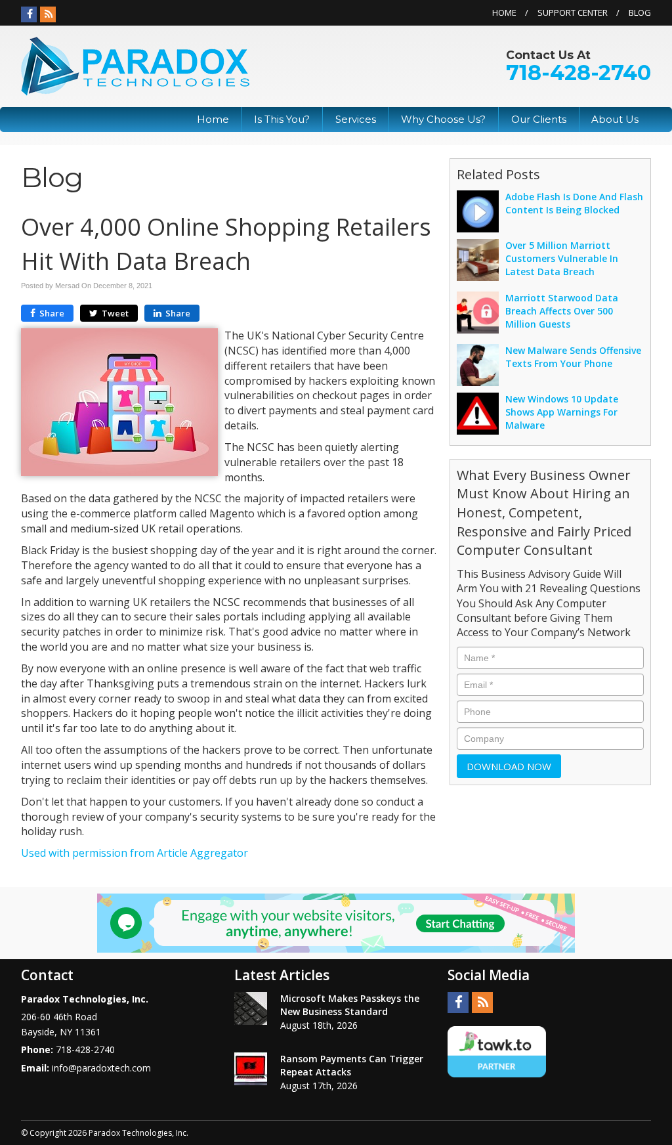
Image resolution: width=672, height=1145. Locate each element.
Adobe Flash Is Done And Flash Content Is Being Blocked (574, 203)
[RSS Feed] (48, 14)
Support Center (572, 12)
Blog (640, 12)
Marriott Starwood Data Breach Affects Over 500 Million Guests (561, 311)
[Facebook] (29, 14)
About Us (615, 119)
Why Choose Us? (443, 119)
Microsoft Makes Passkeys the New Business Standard (349, 1005)
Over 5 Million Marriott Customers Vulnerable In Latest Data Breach (561, 258)
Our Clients (538, 119)
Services (355, 119)
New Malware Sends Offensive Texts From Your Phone (573, 357)
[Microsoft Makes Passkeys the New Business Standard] (250, 1008)
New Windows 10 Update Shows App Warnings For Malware (561, 412)
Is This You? (282, 119)
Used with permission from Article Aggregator (134, 853)
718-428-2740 (578, 72)
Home (504, 12)
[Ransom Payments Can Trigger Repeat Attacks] (250, 1068)
